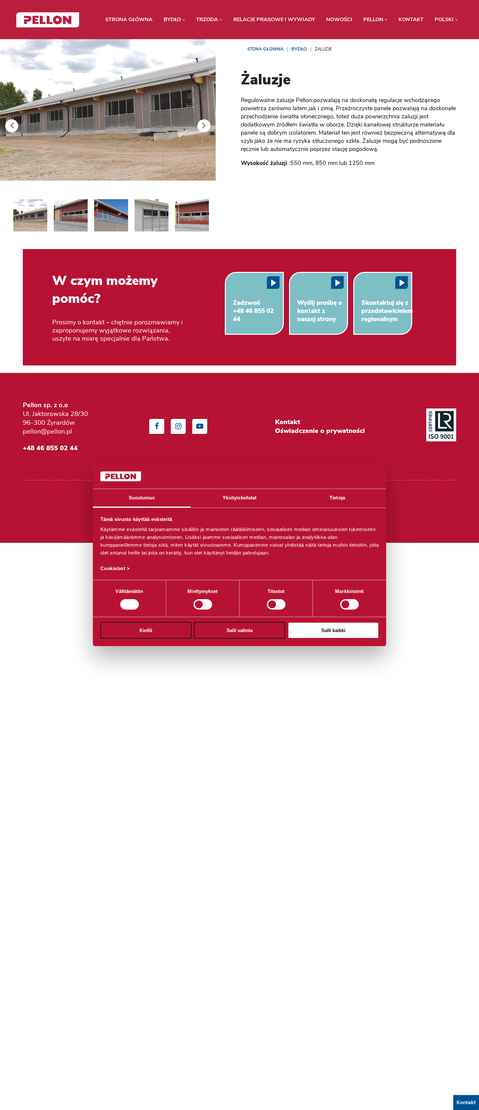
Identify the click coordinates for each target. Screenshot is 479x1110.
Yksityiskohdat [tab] (239, 497)
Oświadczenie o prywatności (320, 431)
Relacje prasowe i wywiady (274, 19)
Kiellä (145, 630)
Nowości (339, 19)
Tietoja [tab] (337, 497)
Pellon (374, 19)
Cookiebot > (115, 568)
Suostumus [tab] (142, 497)
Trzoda (207, 19)
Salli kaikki (333, 630)
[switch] (203, 604)
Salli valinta (239, 630)
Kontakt (411, 19)
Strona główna (128, 19)
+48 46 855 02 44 (50, 448)
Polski (445, 19)
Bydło (173, 19)
